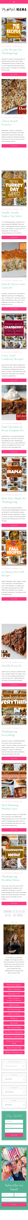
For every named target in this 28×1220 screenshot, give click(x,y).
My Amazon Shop (14, 1028)
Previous (7, 911)
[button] (14, 2)
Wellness (14, 1019)
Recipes (14, 1100)
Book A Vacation (14, 989)
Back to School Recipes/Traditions (14, 999)
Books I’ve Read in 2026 (14, 1052)
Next (20, 915)
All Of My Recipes (6, 46)
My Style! (14, 1023)
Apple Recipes (14, 1005)
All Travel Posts (14, 1014)
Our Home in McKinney (14, 1037)
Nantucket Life (14, 994)
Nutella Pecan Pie (12, 665)
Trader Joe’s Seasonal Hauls (14, 1042)
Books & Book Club (14, 1048)
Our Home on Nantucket (14, 1032)
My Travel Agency (14, 985)
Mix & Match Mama (14, 9)
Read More (14, 74)
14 (14, 915)
